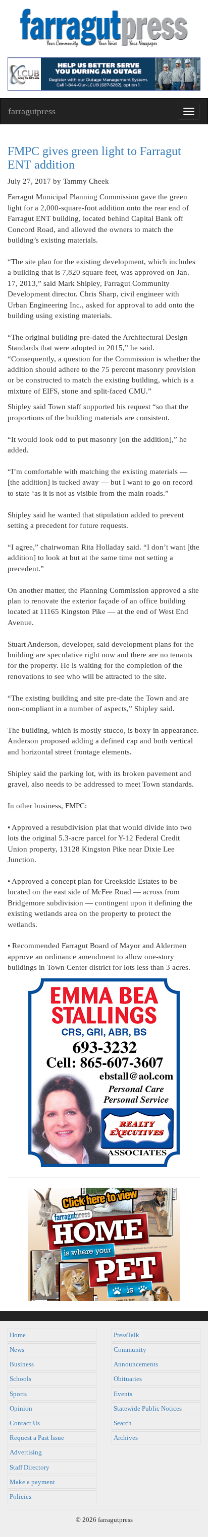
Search (123, 1423)
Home (18, 1335)
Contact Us (25, 1423)
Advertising (26, 1452)
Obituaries (128, 1378)
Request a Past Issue (37, 1437)
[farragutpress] (104, 29)
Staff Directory (29, 1467)
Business (22, 1364)
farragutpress (32, 111)
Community (130, 1349)
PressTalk (126, 1335)
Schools (20, 1378)
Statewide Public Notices (148, 1408)
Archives (126, 1437)
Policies (20, 1496)
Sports (18, 1394)
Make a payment (32, 1482)
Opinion (21, 1408)
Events (123, 1394)
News (17, 1349)
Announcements (136, 1364)
